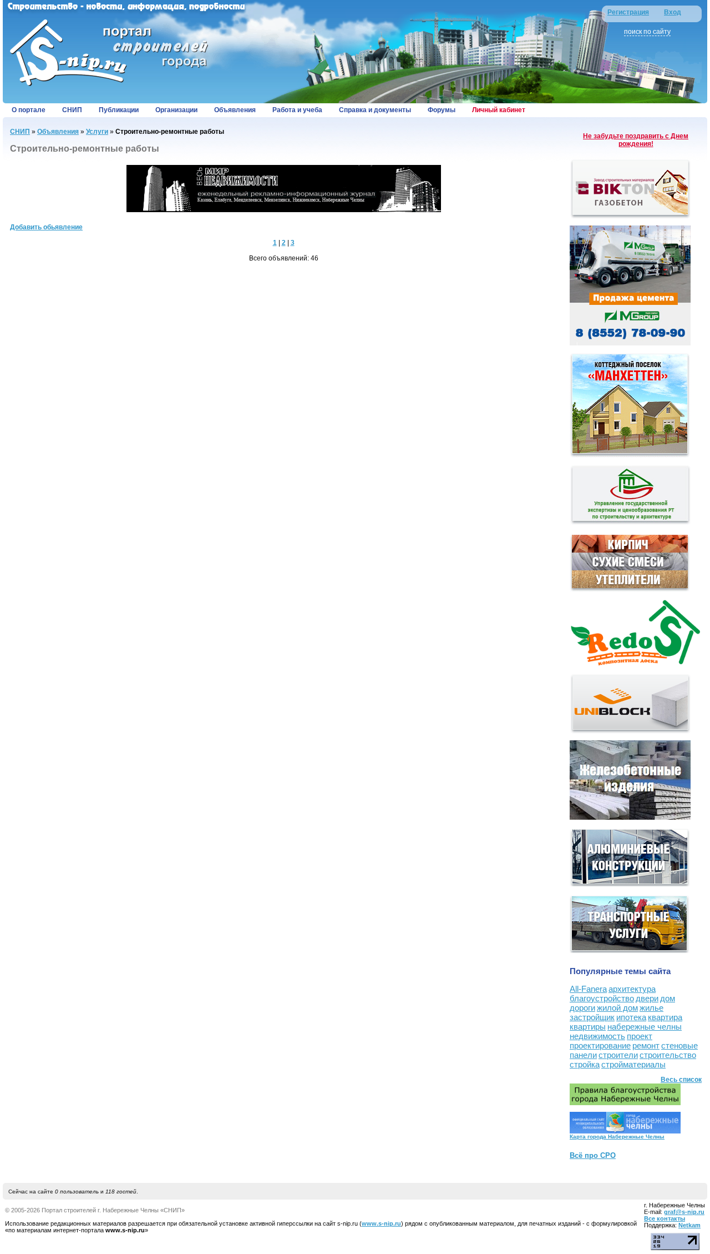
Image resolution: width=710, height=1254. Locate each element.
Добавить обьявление (46, 227)
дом (667, 998)
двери (647, 998)
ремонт (646, 1045)
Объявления (235, 110)
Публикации (119, 110)
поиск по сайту (647, 32)
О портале (28, 110)
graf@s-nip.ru (684, 1211)
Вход (672, 12)
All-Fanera (588, 989)
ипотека (631, 1017)
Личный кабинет (498, 110)
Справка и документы (375, 110)
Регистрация (628, 12)
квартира (665, 1017)
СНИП (72, 110)
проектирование (600, 1045)
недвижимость (597, 1036)
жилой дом (617, 1007)
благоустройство (602, 998)
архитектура (632, 989)
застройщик (592, 1017)
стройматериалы (633, 1064)
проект (639, 1036)
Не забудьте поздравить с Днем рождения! (635, 140)
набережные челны (644, 1026)
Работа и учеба (297, 110)
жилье (651, 1007)
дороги (582, 1007)
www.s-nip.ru (381, 1223)
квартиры (588, 1026)
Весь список (681, 1080)
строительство (668, 1055)
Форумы (441, 110)
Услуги (97, 132)
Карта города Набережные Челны (617, 1136)
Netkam (689, 1225)
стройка (585, 1064)
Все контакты (664, 1218)
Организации (176, 110)
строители (618, 1055)
